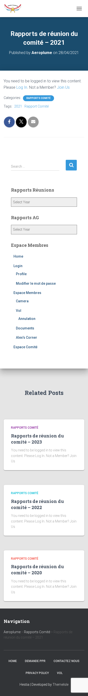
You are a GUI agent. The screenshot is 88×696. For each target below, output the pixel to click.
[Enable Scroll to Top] (78, 686)
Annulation (26, 319)
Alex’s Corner (26, 337)
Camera (22, 301)
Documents (25, 328)
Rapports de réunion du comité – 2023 (37, 439)
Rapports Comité (38, 98)
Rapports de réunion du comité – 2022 (37, 504)
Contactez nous (66, 661)
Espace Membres (27, 293)
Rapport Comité (36, 106)
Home (18, 256)
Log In (21, 87)
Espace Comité (25, 347)
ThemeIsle (60, 684)
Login (17, 266)
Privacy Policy (37, 673)
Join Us (63, 87)
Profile (21, 274)
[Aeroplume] (15, 8)
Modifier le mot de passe (36, 283)
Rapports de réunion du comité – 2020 (37, 570)
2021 (18, 106)
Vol (18, 311)
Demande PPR (35, 661)
